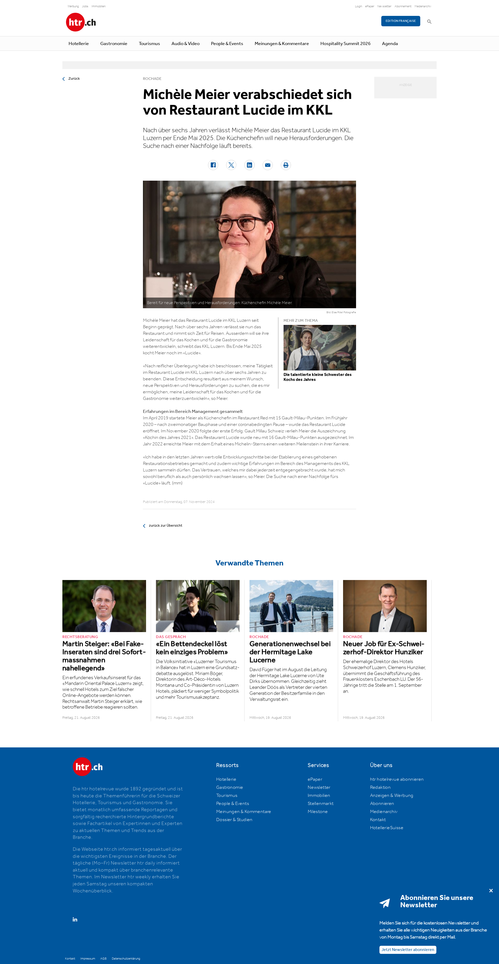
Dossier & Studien (234, 819)
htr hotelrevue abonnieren (397, 779)
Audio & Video (186, 43)
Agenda (390, 43)
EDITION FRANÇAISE (401, 20)
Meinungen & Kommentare (282, 43)
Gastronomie (113, 43)
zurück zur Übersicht (165, 525)
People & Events (227, 43)
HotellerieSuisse (386, 827)
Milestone (318, 811)
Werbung (73, 6)
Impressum (87, 958)
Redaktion (380, 787)
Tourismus (149, 43)
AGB (103, 958)
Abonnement (403, 6)
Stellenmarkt (321, 803)
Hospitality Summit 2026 (345, 43)
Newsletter (384, 6)
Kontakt (378, 819)
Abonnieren (382, 803)
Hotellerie (79, 43)
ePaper (369, 6)
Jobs (85, 6)
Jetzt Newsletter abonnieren (408, 949)
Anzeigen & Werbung (391, 795)
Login (358, 6)
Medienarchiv (423, 6)
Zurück (74, 78)
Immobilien (98, 6)
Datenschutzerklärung (126, 958)
